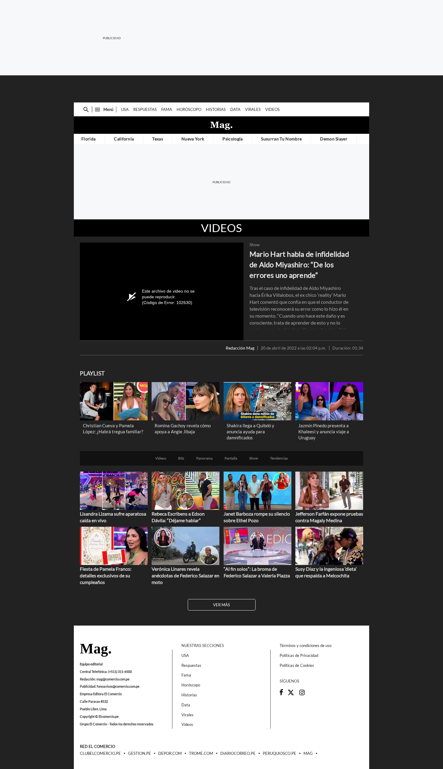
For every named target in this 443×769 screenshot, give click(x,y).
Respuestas (145, 109)
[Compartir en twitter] (290, 694)
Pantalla (231, 458)
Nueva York (192, 138)
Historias (216, 109)
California (124, 138)
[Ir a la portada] (95, 651)
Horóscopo (189, 109)
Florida (88, 138)
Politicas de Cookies (297, 665)
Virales (253, 109)
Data (235, 109)
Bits (181, 458)
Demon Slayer (333, 138)
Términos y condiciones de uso (305, 645)
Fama (166, 109)
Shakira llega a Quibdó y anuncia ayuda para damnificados (250, 431)
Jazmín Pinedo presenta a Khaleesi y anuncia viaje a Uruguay (323, 431)
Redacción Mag (240, 348)
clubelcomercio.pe (100, 754)
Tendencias (279, 458)
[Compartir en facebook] (281, 693)
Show (255, 245)
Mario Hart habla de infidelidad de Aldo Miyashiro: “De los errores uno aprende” (299, 264)
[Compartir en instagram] (302, 694)
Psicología (232, 138)
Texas (157, 138)
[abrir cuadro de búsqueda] (86, 109)
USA (125, 109)
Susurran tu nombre (281, 138)
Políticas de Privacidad (299, 655)
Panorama (204, 458)
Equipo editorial (91, 664)
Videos (272, 109)
